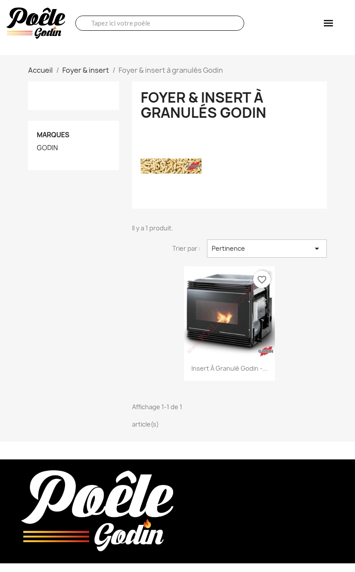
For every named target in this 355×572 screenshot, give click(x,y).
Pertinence (267, 248)
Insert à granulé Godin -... (229, 368)
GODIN (47, 148)
